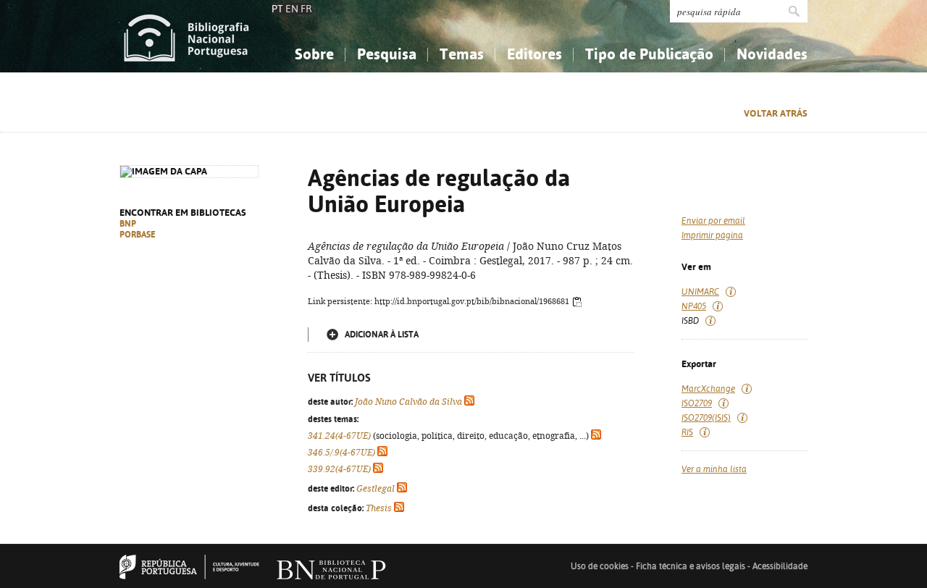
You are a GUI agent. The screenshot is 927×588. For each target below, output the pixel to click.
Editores (534, 54)
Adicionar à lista (382, 334)
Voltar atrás (776, 113)
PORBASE (137, 235)
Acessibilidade (780, 566)
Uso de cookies (600, 566)
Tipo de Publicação (649, 54)
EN (291, 8)
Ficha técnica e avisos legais (690, 566)
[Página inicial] (186, 36)
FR (306, 8)
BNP (127, 224)
